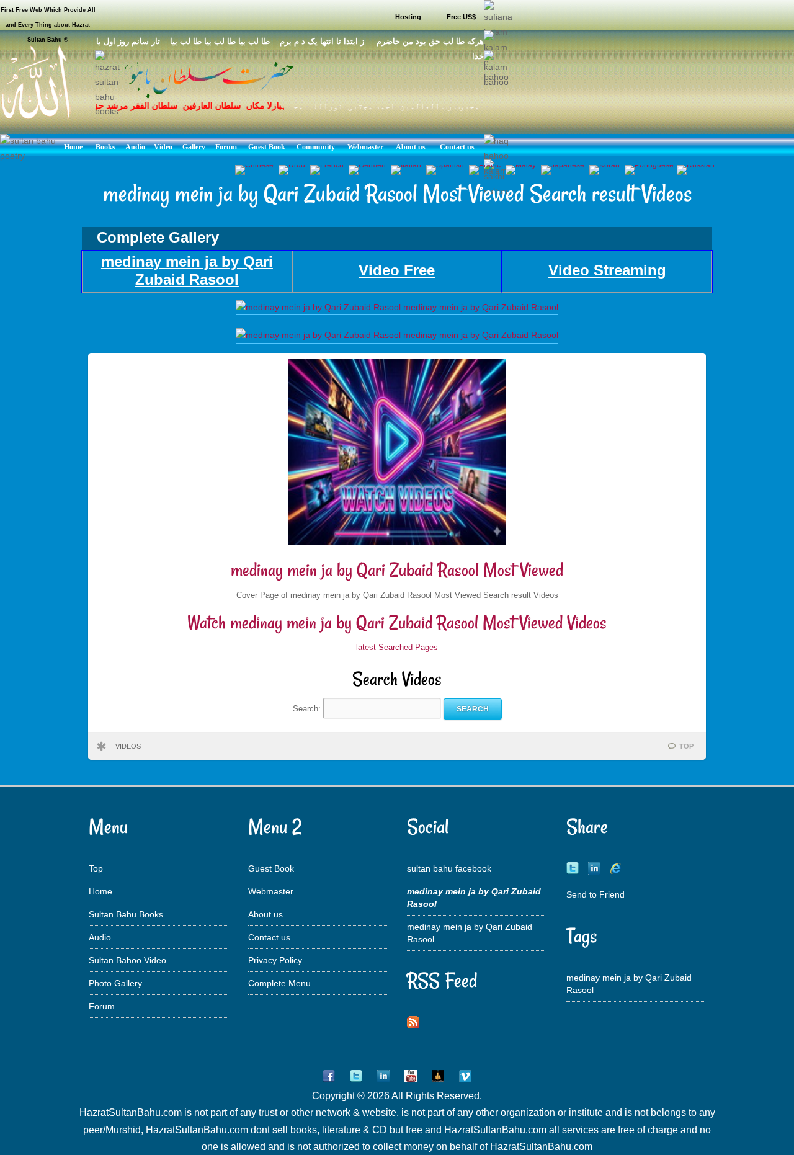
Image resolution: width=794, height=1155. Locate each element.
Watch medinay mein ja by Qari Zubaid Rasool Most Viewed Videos (397, 622)
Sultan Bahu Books (126, 914)
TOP (686, 746)
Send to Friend (595, 894)
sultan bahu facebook (449, 868)
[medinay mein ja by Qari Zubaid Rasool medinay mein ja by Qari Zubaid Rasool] (397, 307)
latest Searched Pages (397, 647)
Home (100, 891)
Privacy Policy (275, 960)
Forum (102, 1006)
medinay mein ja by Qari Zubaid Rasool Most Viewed (397, 569)
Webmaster (270, 891)
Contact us (269, 937)
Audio (100, 937)
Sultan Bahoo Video (127, 960)
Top (96, 868)
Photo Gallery (115, 983)
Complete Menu (279, 983)
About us (265, 914)
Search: (308, 708)
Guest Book (271, 868)
